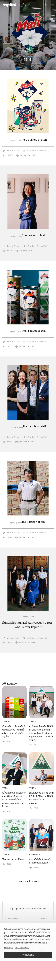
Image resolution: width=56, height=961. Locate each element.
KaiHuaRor (35, 854)
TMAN (5, 721)
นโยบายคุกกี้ (8, 947)
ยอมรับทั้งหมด (28, 955)
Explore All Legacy (28, 881)
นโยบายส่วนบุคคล (22, 947)
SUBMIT (45, 918)
